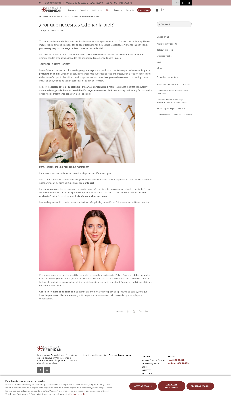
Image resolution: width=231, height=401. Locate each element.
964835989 (146, 370)
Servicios (84, 10)
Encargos (118, 10)
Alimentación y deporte (167, 44)
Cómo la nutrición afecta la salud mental (174, 114)
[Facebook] (128, 311)
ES (176, 3)
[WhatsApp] (140, 311)
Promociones (143, 10)
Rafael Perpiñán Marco (52, 16)
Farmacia (72, 10)
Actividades (97, 10)
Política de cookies (78, 394)
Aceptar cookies (143, 386)
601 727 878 (147, 373)
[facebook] (183, 3)
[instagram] (189, 3)
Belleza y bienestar (165, 50)
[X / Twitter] (134, 311)
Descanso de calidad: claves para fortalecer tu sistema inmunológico (172, 101)
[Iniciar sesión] (157, 10)
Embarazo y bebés (164, 56)
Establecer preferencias (171, 386)
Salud (159, 62)
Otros (159, 68)
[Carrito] (162, 9)
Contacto (130, 10)
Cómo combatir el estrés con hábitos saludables (172, 92)
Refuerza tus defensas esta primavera (173, 84)
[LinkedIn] (147, 311)
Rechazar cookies (200, 386)
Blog (108, 10)
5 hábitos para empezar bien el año (172, 108)
